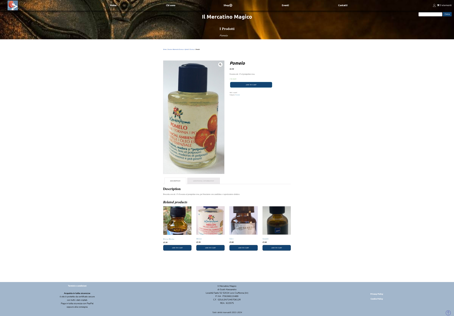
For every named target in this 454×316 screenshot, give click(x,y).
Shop (226, 5)
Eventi (285, 5)
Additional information (203, 181)
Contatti (342, 5)
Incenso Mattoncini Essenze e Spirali (178, 49)
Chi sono (170, 5)
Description (175, 181)
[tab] (175, 181)
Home (113, 5)
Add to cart (251, 85)
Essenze (192, 49)
